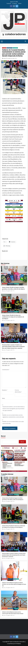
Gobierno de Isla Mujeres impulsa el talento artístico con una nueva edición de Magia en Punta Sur (14, 584)
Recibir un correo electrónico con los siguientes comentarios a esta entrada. (13, 416)
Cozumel (4, 47)
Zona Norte (15, 47)
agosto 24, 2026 (9, 290)
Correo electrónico (18, 391)
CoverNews (10, 643)
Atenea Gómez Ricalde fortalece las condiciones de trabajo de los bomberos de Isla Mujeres (13, 316)
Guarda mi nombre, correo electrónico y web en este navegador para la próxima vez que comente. (13, 408)
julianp (4, 58)
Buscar (3, 436)
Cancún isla (5, 283)
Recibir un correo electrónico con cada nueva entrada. (13, 422)
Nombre (4, 390)
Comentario (6, 369)
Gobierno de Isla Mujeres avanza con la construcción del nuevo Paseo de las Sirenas (12, 612)
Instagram (14, 3)
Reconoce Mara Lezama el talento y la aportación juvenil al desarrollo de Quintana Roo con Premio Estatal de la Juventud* (13, 346)
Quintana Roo (9, 47)
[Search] (25, 41)
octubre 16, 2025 (11, 58)
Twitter (19, 3)
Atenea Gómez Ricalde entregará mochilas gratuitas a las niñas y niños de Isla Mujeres (13, 288)
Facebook (9, 3)
